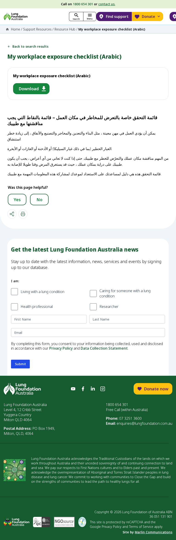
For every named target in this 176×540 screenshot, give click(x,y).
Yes (17, 199)
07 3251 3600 (130, 418)
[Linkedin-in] (93, 388)
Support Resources (37, 29)
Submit (20, 364)
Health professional (37, 306)
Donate (148, 16)
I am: (15, 281)
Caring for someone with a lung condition (125, 293)
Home (15, 29)
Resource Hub (65, 29)
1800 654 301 (83, 4)
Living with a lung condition (42, 291)
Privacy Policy (61, 348)
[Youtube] (73, 388)
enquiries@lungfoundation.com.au (144, 423)
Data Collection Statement (104, 348)
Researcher (108, 306)
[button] (89, 16)
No (39, 199)
